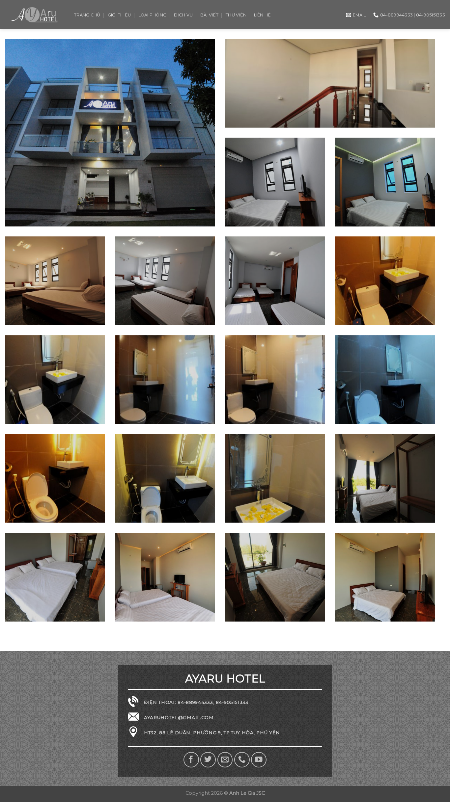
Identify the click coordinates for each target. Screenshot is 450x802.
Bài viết (209, 15)
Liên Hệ (262, 15)
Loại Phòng (152, 15)
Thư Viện (236, 15)
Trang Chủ (87, 15)
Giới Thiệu (119, 15)
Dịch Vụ (183, 15)
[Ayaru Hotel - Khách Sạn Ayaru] (34, 14)
